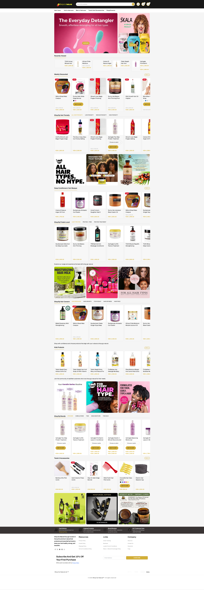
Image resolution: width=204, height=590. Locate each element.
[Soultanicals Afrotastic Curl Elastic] (80, 200)
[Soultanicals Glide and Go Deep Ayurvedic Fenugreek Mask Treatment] (62, 234)
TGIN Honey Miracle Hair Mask (68, 63)
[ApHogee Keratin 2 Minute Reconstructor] (115, 428)
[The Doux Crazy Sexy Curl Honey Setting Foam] (80, 127)
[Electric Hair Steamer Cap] (142, 468)
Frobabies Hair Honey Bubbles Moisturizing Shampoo (150, 371)
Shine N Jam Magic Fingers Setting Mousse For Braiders (132, 139)
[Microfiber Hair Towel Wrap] (150, 86)
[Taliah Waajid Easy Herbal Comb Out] (62, 359)
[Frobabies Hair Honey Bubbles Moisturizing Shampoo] (150, 359)
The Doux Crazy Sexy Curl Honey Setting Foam (79, 139)
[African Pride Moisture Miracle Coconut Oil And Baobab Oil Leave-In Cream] (132, 313)
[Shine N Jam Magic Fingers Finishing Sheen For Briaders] (97, 86)
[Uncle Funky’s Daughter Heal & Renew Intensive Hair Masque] (97, 200)
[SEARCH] (133, 4)
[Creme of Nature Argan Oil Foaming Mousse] (98, 65)
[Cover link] (134, 33)
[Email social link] (60, 549)
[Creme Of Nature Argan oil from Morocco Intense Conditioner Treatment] (62, 200)
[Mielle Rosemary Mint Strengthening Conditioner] (62, 313)
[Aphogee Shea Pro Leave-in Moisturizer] (150, 428)
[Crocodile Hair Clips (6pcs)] (126, 468)
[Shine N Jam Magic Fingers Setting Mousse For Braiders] (132, 127)
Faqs (129, 549)
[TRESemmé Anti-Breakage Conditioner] (97, 234)
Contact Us (130, 543)
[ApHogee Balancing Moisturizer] (132, 428)
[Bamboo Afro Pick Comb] (61, 468)
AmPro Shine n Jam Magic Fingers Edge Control (62, 139)
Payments (130, 546)
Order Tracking (107, 540)
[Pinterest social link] (62, 549)
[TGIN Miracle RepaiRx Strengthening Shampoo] (132, 234)
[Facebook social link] (55, 549)
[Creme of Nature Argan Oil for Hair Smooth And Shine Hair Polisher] (150, 127)
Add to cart (78, 104)
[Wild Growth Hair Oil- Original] (132, 86)
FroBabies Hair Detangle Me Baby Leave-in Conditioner (114, 371)
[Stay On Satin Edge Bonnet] (93, 468)
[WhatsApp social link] (64, 549)
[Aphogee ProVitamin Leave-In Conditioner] (136, 64)
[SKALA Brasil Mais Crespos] (62, 86)
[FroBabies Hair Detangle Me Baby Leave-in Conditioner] (115, 359)
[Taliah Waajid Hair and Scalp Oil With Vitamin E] (116, 64)
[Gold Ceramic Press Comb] (77, 468)
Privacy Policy (82, 540)
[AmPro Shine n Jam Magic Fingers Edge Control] (62, 127)
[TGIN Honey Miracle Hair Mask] (59, 64)
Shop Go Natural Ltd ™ (61, 572)
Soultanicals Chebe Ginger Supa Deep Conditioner (149, 212)
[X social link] (57, 549)
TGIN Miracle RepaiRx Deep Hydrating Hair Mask (150, 246)
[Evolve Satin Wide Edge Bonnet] (80, 86)
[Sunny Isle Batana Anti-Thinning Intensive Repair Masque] (80, 234)
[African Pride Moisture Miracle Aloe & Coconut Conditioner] (78, 64)
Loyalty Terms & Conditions (110, 546)
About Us (130, 540)
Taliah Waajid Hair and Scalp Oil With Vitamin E (80, 371)
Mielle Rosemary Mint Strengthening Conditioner (62, 325)
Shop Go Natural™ (98, 578)
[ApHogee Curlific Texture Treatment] (115, 234)
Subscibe (137, 557)
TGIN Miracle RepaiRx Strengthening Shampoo (132, 246)
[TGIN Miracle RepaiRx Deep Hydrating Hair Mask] (150, 234)
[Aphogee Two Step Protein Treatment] (115, 127)
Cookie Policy (82, 543)
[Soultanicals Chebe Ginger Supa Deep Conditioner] (150, 200)
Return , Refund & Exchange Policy (112, 549)
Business (105, 543)
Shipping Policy (82, 546)
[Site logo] (64, 4)
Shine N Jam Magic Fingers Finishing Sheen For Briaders (96, 98)
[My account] (138, 4)
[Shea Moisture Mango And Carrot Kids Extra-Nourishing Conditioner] (132, 359)
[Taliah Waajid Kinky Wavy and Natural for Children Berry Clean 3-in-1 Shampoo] (97, 359)
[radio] (73, 100)
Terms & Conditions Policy (85, 549)
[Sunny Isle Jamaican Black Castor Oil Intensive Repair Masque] (115, 200)
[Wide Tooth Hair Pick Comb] (110, 468)
